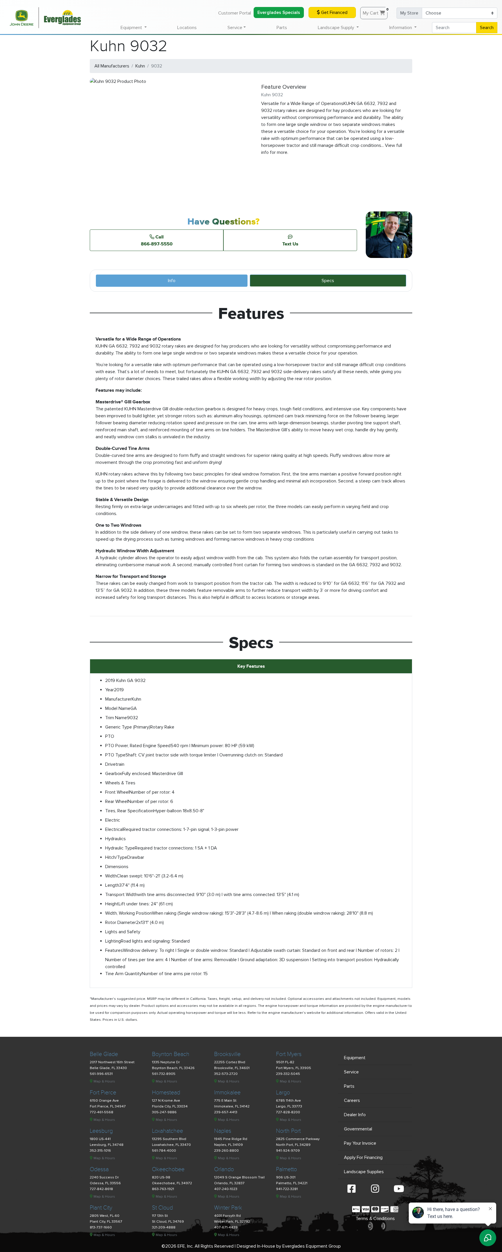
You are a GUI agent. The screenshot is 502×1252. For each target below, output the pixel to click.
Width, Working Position (128, 913)
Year (109, 690)
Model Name (117, 708)
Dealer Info (355, 1115)
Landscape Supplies (364, 1172)
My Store (409, 13)
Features (114, 950)
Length (112, 885)
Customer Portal (234, 13)
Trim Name (116, 718)
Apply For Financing (363, 1157)
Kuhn (140, 66)
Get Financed (333, 12)
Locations (187, 28)
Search (487, 28)
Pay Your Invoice (360, 1143)
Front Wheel (117, 792)
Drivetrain (114, 764)
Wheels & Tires (120, 783)
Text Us (290, 243)
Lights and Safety (122, 932)
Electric (112, 820)
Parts (282, 28)
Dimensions (116, 867)
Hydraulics (115, 839)
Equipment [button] (132, 28)
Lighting (113, 941)
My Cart (375, 11)
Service (351, 1072)
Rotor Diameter (120, 922)
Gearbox (113, 774)
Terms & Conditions (375, 1218)
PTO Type (115, 755)
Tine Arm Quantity (123, 974)
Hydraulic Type (120, 848)
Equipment (354, 1058)
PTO (109, 736)
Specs (328, 281)
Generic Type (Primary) (127, 727)
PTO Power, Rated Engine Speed (138, 746)
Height (112, 904)
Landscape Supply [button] (336, 28)
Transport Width (121, 894)
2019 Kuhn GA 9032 (125, 680)
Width (111, 876)
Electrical (114, 829)
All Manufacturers (111, 66)
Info (171, 281)
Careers (352, 1100)
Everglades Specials (278, 12)
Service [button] (234, 28)
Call (157, 240)
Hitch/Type (116, 857)
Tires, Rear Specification (129, 811)
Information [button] (401, 28)
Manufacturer (118, 699)
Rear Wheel (116, 801)
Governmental (358, 1129)
